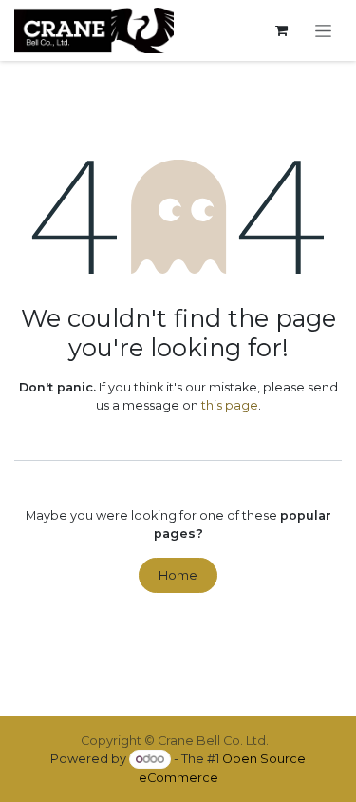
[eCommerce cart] (281, 30)
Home (178, 575)
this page (229, 405)
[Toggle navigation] (324, 30)
